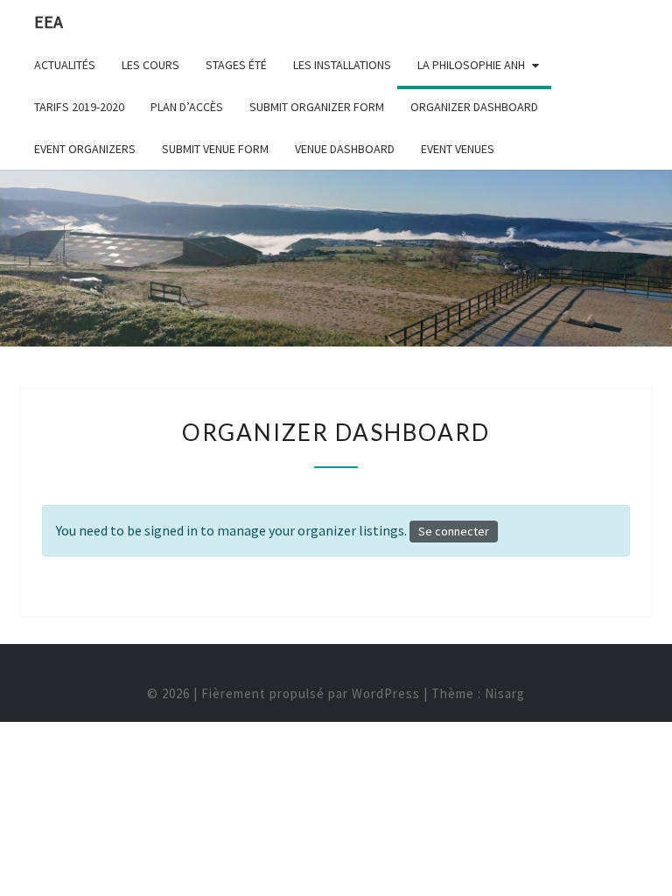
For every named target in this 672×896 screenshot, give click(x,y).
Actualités (64, 65)
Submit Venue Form (215, 149)
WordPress (386, 693)
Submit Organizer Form (316, 107)
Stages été (236, 65)
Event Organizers (85, 149)
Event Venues (457, 149)
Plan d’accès (186, 107)
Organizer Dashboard (474, 107)
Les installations (342, 65)
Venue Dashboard (345, 149)
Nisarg (505, 693)
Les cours (150, 65)
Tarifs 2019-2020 (79, 107)
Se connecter (453, 531)
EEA (48, 21)
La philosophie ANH (471, 65)
